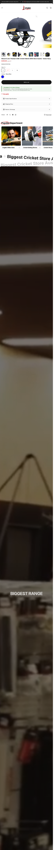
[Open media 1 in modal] (36, 16)
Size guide (6, 94)
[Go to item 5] (25, 54)
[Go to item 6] (31, 54)
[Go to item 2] (9, 54)
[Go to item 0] (3, 54)
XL (17, 70)
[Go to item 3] (14, 54)
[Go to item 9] (47, 54)
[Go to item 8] (42, 54)
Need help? (49, 114)
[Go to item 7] (36, 54)
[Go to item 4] (20, 54)
